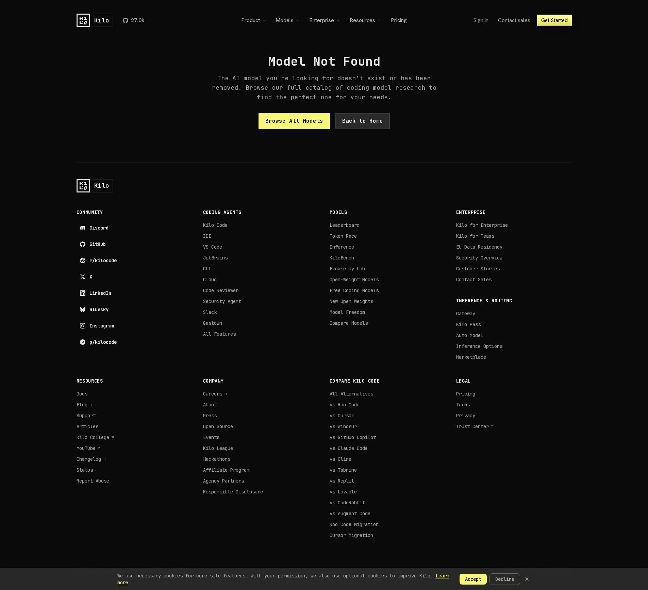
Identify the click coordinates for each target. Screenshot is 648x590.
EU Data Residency (479, 247)
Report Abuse (93, 481)
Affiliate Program (226, 470)
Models (285, 20)
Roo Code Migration (354, 524)
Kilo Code (215, 225)
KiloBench (342, 258)
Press (210, 415)
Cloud (210, 279)
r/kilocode (103, 260)
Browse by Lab (347, 269)
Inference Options (479, 346)
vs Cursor (342, 415)
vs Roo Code (345, 405)
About (210, 405)
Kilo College (96, 437)
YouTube (89, 448)
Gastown (212, 323)
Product (250, 20)
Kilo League (218, 448)
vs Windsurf (345, 426)
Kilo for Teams (475, 236)
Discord (99, 228)
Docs (82, 394)
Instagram (101, 326)
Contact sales (514, 20)
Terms (463, 405)
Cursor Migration (351, 535)
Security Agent (222, 301)
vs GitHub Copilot (353, 437)
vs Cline (340, 459)
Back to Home (362, 120)
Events (211, 437)
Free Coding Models (354, 290)
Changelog (91, 459)
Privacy (465, 415)
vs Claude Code (349, 448)
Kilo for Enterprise (482, 225)
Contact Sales (474, 279)
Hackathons (216, 459)
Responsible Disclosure (233, 492)
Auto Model (469, 335)
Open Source (218, 426)
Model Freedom (347, 312)
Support (86, 415)
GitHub (97, 244)
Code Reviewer (220, 290)
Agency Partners (223, 481)
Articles (87, 426)
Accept (473, 579)
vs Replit (342, 481)
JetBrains (215, 258)
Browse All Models (294, 120)
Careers (215, 394)
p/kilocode (103, 342)
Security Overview (479, 258)
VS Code (212, 247)
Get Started (554, 20)
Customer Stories (478, 269)
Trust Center (475, 426)
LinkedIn (100, 293)
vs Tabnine (343, 470)
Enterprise (321, 20)
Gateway (465, 313)
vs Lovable (343, 492)
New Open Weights (351, 301)
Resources (362, 20)
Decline (504, 579)
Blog (85, 405)
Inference (342, 247)
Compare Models (349, 323)
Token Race (343, 236)
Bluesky (99, 309)
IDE (207, 236)
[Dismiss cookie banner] (527, 579)
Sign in (480, 20)
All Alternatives (351, 394)
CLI (207, 269)
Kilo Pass (468, 324)
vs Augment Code (350, 513)
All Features (219, 334)
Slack (210, 312)
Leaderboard (345, 225)
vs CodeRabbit (347, 503)
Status (87, 470)
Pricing (399, 20)
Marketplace (471, 357)
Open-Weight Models (354, 279)
